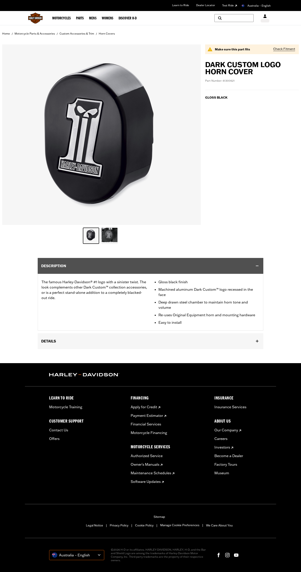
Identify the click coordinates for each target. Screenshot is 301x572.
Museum (221, 473)
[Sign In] (265, 18)
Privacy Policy (119, 525)
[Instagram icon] (227, 555)
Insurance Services (230, 407)
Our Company (226, 430)
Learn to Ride (180, 5)
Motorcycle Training (65, 407)
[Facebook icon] (218, 555)
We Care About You (219, 525)
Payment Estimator (147, 415)
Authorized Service (147, 456)
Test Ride (228, 5)
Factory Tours (225, 464)
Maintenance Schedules (151, 473)
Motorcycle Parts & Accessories (35, 33)
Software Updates (146, 481)
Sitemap (159, 517)
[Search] (234, 18)
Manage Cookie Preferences (179, 525)
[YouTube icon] (236, 555)
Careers (220, 438)
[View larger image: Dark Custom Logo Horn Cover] (101, 134)
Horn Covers (107, 33)
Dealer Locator (205, 5)
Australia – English (259, 5)
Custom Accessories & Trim (76, 33)
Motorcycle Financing (149, 432)
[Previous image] (11, 134)
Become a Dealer (228, 456)
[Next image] (192, 134)
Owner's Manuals (145, 464)
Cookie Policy (144, 525)
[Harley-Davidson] (86, 375)
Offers (54, 438)
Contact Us (58, 430)
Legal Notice (94, 525)
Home (6, 33)
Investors (222, 447)
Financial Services (146, 424)
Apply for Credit (144, 407)
